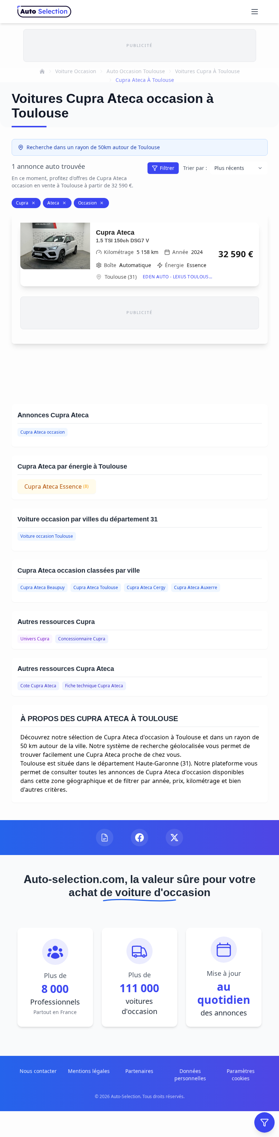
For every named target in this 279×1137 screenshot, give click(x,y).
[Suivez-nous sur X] (174, 837)
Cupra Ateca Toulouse (95, 587)
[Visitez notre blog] (104, 837)
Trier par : (195, 168)
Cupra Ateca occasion (42, 432)
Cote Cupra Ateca (38, 685)
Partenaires (139, 1071)
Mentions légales (89, 1071)
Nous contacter (38, 1071)
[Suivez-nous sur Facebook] (139, 837)
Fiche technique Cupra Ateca (94, 685)
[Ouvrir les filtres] (264, 1122)
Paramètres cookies (241, 1074)
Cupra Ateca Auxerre (195, 587)
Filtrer (167, 168)
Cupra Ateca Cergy (146, 587)
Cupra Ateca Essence (56, 486)
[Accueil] (42, 71)
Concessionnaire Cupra (81, 638)
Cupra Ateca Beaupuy (42, 587)
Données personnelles (190, 1074)
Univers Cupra (34, 638)
